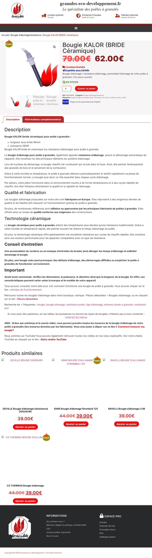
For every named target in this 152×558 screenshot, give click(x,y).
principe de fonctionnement (25, 289)
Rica (119, 97)
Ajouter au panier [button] (25, 426)
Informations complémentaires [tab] (43, 119)
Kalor (107, 97)
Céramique (98, 97)
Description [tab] (13, 119)
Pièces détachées (27, 298)
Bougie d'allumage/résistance (26, 35)
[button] (76, 28)
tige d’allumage (94, 304)
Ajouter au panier (86, 88)
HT (103, 97)
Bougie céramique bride (84, 97)
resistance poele (75, 304)
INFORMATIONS (56, 515)
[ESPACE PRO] (101, 516)
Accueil (5, 35)
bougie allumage (55, 304)
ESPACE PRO (112, 516)
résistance (113, 97)
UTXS (124, 97)
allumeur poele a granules (118, 304)
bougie (73, 97)
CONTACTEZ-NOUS (76, 317)
